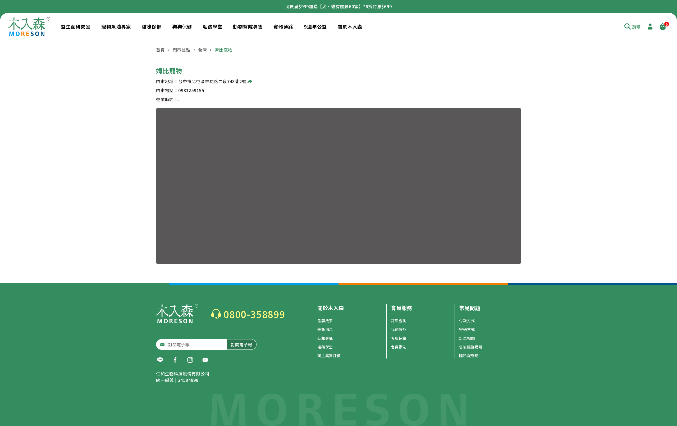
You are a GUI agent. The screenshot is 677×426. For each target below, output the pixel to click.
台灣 (202, 50)
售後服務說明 (471, 346)
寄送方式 (467, 329)
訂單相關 (467, 338)
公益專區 (325, 338)
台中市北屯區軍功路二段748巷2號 (212, 81)
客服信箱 (398, 338)
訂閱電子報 (241, 344)
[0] (663, 26)
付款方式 (467, 320)
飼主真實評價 (329, 355)
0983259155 (191, 90)
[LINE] (160, 360)
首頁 (160, 50)
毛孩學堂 (325, 346)
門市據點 (181, 50)
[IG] (190, 360)
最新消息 (325, 329)
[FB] (175, 360)
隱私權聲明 (469, 355)
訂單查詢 (398, 320)
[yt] (205, 360)
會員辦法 (398, 346)
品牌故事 (325, 320)
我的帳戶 (398, 329)
